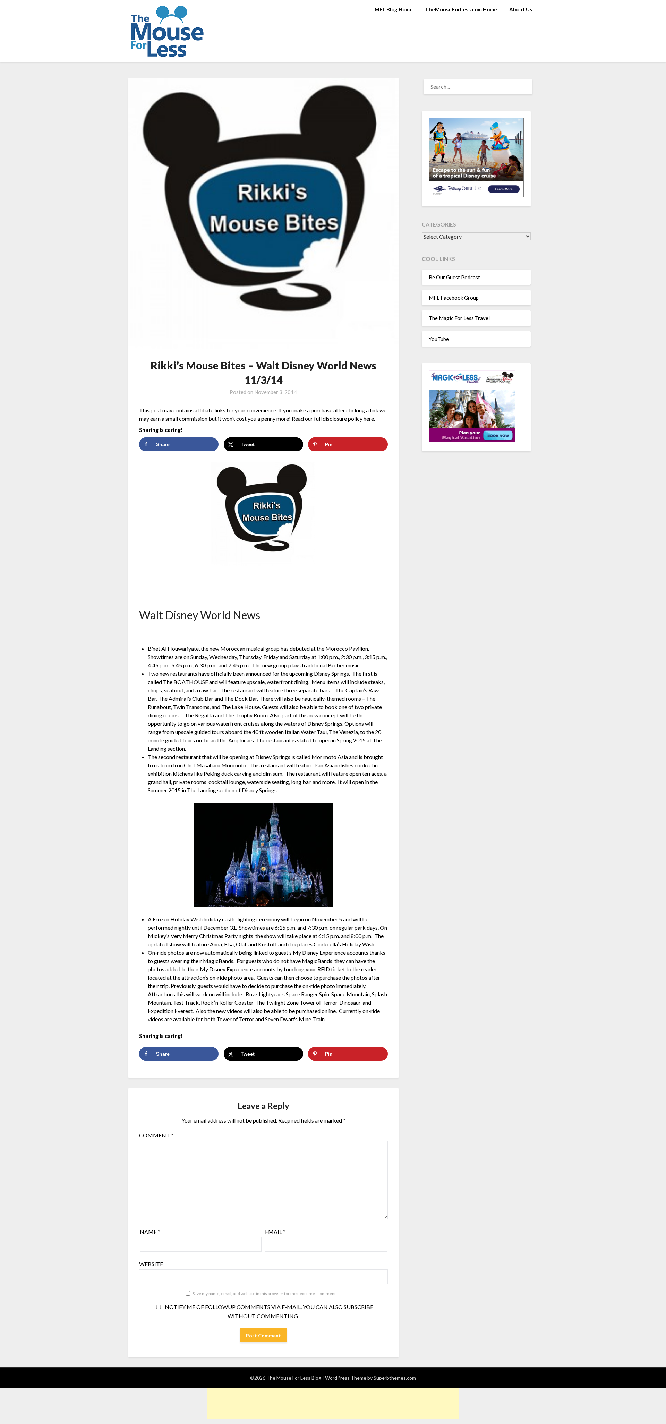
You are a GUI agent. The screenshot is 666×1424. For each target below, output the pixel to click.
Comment (156, 1135)
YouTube (439, 339)
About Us (520, 9)
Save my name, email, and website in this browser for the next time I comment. (265, 1293)
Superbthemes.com (395, 1378)
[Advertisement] (333, 1403)
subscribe (358, 1307)
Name (150, 1231)
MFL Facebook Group (454, 298)
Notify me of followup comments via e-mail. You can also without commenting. (268, 1311)
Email (275, 1231)
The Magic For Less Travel (459, 318)
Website (151, 1264)
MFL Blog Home (394, 9)
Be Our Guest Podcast (454, 277)
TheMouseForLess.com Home (461, 9)
